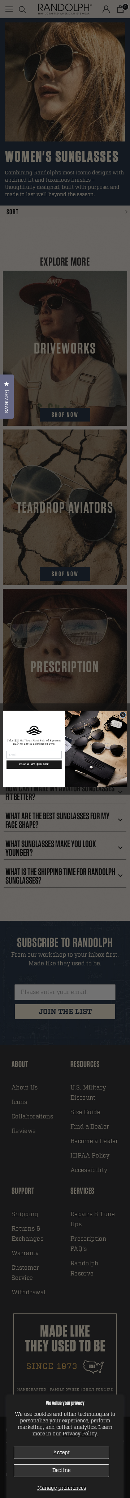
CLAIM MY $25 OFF (34, 764)
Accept (61, 1453)
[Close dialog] (122, 715)
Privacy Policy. (80, 1434)
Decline (61, 1470)
